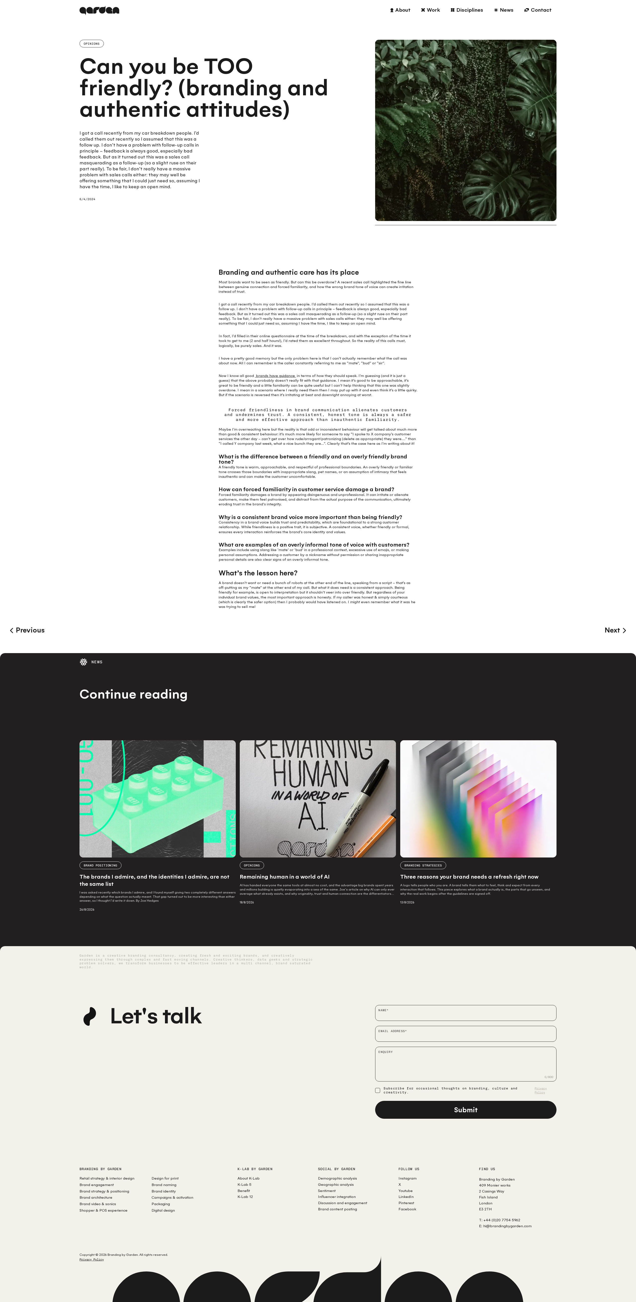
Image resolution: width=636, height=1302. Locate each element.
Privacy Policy (541, 1090)
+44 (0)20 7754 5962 (501, 1220)
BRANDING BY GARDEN (100, 1169)
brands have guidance (275, 375)
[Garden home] (99, 9)
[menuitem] (400, 10)
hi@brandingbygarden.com (507, 1226)
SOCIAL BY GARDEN (336, 1169)
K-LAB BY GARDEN (255, 1169)
